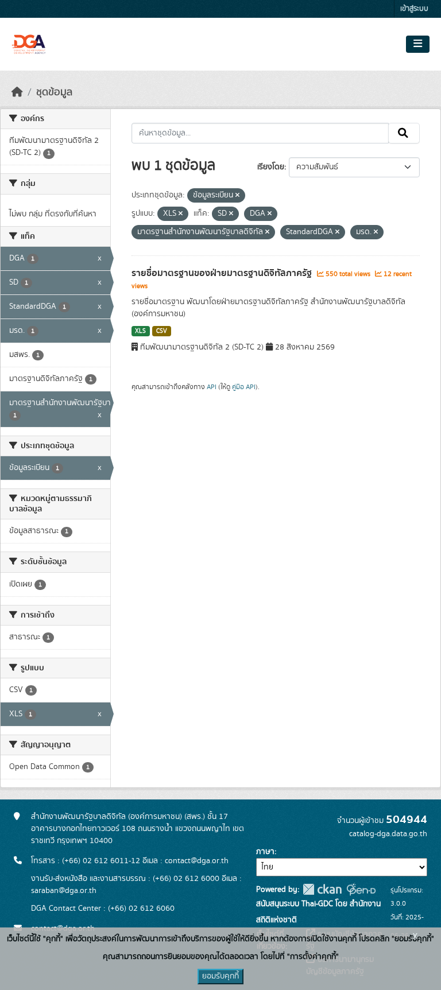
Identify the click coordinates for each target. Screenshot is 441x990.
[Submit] (404, 133)
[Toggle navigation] (418, 44)
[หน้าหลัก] (17, 92)
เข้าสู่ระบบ (414, 8)
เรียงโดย (270, 167)
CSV (161, 331)
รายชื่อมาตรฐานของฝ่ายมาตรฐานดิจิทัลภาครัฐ (222, 273)
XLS (140, 331)
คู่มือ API (244, 387)
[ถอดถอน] (237, 195)
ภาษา (265, 851)
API (211, 387)
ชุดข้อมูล (54, 92)
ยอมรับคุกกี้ (220, 976)
